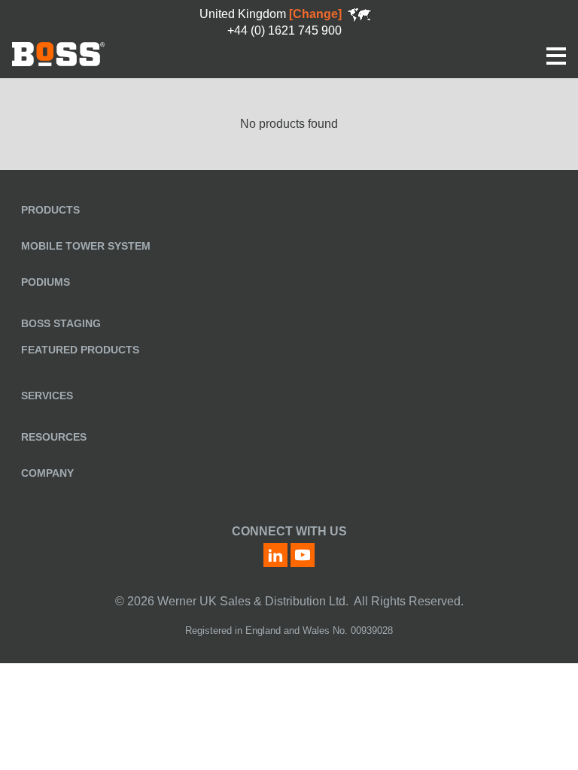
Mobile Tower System (86, 246)
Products (50, 210)
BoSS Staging (61, 323)
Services (47, 396)
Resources (54, 437)
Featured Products (80, 350)
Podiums (45, 282)
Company (47, 473)
